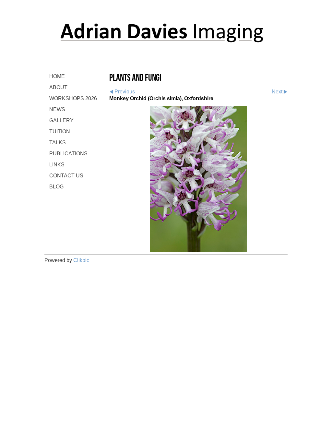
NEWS (57, 109)
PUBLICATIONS (68, 153)
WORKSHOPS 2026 (73, 98)
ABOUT (58, 87)
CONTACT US (66, 175)
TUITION (59, 131)
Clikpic (81, 260)
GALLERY (61, 120)
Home (57, 76)
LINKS (57, 164)
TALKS (57, 142)
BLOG (56, 186)
